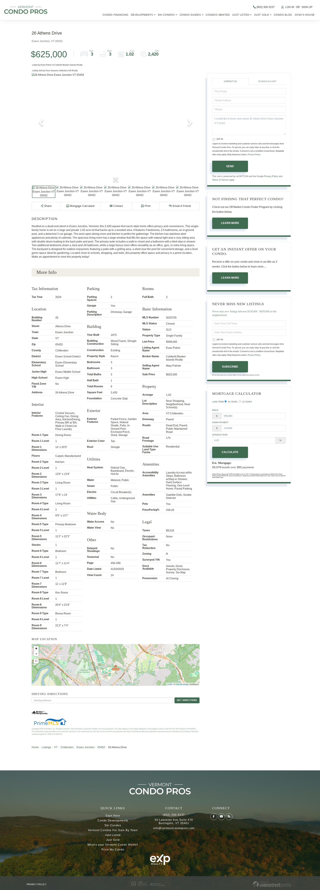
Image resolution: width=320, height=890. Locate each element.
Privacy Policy (254, 154)
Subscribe (230, 366)
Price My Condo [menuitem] (113, 849)
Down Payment (220, 422)
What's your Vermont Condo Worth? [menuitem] (113, 844)
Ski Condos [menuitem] (166, 14)
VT (56, 747)
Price (215, 410)
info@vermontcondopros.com (173, 828)
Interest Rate (220, 435)
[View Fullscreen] (36, 660)
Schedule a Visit (267, 81)
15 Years (247, 402)
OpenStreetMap (182, 684)
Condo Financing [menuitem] (115, 14)
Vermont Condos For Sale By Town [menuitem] (113, 830)
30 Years (232, 402)
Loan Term (218, 402)
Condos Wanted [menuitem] (218, 14)
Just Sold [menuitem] (261, 14)
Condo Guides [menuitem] (190, 14)
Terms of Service (220, 180)
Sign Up (307, 7)
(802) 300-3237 (265, 7)
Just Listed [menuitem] (240, 14)
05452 (101, 747)
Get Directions (187, 700)
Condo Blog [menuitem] (283, 14)
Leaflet (169, 684)
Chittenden (67, 747)
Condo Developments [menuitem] (113, 820)
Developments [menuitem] (142, 14)
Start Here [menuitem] (113, 815)
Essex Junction (85, 747)
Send (230, 166)
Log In (289, 7)
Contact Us (230, 81)
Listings (46, 747)
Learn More (230, 223)
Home (35, 747)
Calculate (230, 452)
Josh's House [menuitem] (304, 14)
